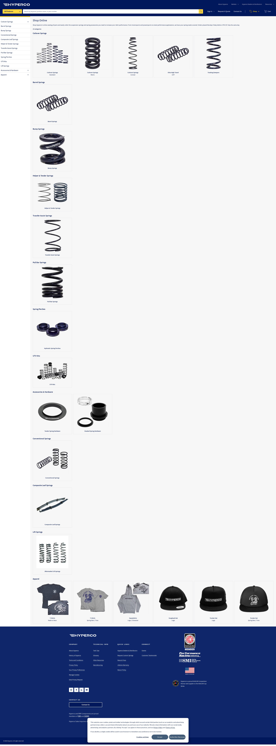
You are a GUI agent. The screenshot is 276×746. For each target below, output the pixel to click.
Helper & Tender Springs (10, 44)
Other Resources (98, 660)
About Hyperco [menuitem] (223, 4)
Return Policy (122, 670)
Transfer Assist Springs (9, 48)
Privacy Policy (73, 665)
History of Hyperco (75, 655)
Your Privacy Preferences (77, 670)
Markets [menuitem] (233, 4)
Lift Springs (5, 66)
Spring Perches (6, 57)
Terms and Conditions (76, 660)
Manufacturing (98, 665)
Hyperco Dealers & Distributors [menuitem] (252, 4)
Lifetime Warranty (123, 665)
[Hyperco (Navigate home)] (83, 635)
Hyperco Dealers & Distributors (127, 651)
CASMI (86, 716)
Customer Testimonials (149, 655)
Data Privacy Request (76, 680)
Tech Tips (96, 651)
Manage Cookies (74, 675)
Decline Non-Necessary (177, 737)
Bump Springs (6, 31)
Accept (159, 737)
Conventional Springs (8, 35)
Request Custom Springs (125, 655)
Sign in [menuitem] (209, 11)
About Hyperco (74, 651)
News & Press (122, 660)
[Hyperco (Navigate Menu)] (16, 3)
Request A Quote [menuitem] (224, 11)
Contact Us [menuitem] (238, 11)
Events (144, 651)
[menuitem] (267, 11)
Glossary (96, 655)
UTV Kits (4, 61)
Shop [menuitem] (255, 11)
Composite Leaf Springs (9, 39)
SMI (79, 716)
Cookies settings (142, 737)
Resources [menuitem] (268, 4)
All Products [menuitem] (8, 11)
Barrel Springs (6, 26)
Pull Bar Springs (6, 53)
